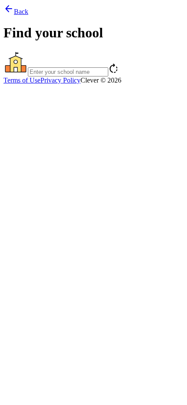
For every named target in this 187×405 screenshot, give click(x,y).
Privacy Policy (60, 80)
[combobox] (93, 63)
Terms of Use (21, 80)
